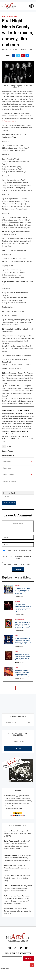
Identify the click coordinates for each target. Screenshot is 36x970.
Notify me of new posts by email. (17, 564)
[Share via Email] (27, 55)
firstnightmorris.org (8, 121)
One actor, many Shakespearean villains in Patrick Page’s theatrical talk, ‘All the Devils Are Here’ (23, 608)
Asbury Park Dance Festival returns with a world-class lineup (17, 878)
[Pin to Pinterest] (23, 55)
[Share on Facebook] (13, 55)
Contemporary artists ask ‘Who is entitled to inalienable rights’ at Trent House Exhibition (18, 888)
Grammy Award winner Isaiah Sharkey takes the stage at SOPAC (17, 833)
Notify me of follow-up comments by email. (17, 557)
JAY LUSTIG (13, 49)
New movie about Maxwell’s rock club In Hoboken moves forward (17, 868)
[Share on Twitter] (18, 55)
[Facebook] (9, 947)
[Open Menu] (31, 6)
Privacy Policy (4, 968)
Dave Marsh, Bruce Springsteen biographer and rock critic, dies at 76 (17, 911)
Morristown (10, 688)
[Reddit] (26, 947)
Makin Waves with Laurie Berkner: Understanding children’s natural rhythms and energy (17, 857)
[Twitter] (20, 947)
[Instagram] (15, 947)
